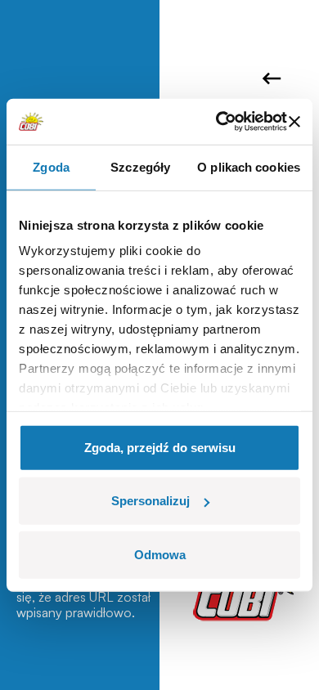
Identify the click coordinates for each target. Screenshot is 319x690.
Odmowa (160, 554)
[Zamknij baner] (294, 122)
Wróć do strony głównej (274, 78)
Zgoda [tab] (51, 166)
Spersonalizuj (150, 501)
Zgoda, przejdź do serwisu (160, 447)
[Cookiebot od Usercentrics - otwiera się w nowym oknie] (217, 121)
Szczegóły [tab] (140, 166)
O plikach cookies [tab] (248, 166)
